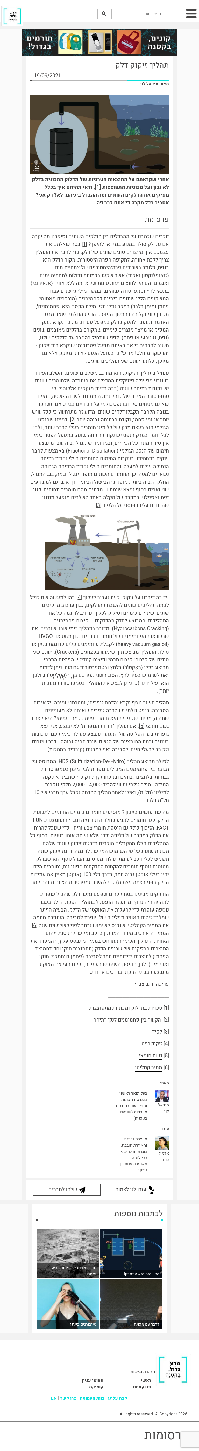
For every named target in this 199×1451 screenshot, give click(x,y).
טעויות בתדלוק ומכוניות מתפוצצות (125, 1008)
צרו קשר (68, 1398)
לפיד (157, 1032)
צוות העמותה (92, 1398)
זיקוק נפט (151, 1044)
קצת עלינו (117, 1398)
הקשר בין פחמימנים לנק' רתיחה (127, 1020)
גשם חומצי (150, 1055)
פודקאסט (142, 1387)
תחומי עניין (92, 1380)
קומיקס (96, 1387)
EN (54, 1398)
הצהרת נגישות (143, 1371)
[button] (103, 14)
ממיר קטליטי (148, 1067)
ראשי (146, 1380)
